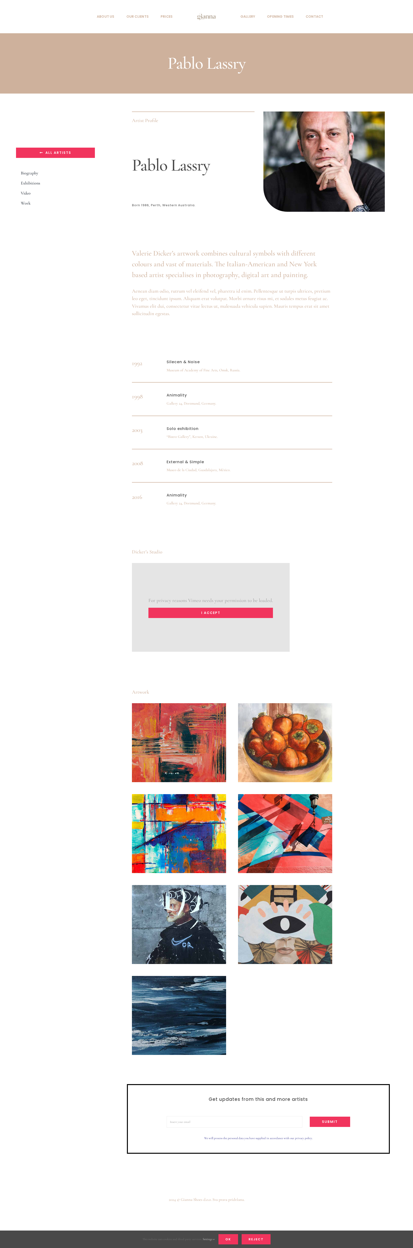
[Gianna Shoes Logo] (206, 10)
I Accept (210, 612)
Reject (256, 1239)
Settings (208, 1239)
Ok (228, 1239)
